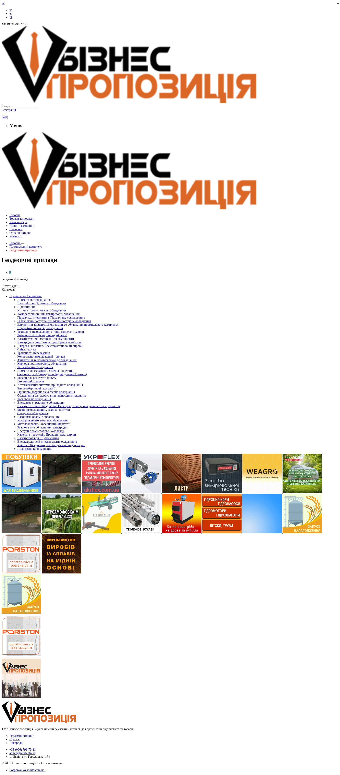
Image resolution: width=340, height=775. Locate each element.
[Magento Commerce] (170, 208)
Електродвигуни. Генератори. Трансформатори (49, 342)
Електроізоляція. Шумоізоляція (38, 438)
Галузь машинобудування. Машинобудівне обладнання (54, 321)
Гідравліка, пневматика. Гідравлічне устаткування (51, 317)
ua (10, 10)
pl (10, 17)
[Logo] (51, 722)
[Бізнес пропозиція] (170, 102)
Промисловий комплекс (25, 296)
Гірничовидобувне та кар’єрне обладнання (46, 392)
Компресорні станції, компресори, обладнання (48, 314)
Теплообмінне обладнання (35, 367)
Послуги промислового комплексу (40, 431)
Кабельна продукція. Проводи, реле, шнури (46, 434)
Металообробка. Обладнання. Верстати (43, 424)
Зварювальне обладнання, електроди (42, 427)
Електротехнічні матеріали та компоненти (45, 338)
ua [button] (3, 3)
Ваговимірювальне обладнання (38, 416)
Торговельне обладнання (34, 399)
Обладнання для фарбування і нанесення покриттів (51, 395)
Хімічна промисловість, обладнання (41, 310)
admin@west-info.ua (22, 753)
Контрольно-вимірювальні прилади (41, 356)
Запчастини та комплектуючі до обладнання (47, 360)
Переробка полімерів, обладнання (40, 328)
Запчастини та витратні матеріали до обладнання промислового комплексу (67, 324)
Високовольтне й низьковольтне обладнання (47, 441)
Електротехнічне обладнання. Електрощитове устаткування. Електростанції (68, 406)
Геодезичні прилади (30, 381)
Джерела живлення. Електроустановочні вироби (49, 346)
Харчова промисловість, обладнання (42, 363)
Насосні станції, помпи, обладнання (41, 303)
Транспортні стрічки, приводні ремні (42, 335)
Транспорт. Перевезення (33, 353)
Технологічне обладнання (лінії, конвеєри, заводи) (51, 331)
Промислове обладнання (34, 299)
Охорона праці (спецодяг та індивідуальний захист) (52, 374)
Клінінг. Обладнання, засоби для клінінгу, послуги (51, 445)
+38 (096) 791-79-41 (22, 749)
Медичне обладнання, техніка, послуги (43, 409)
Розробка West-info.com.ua (26, 770)
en (10, 13)
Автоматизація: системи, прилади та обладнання (50, 385)
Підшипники (26, 307)
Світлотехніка (26, 349)
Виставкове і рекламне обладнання (40, 402)
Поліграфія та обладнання (34, 448)
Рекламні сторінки (21, 735)
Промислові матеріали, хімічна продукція (45, 370)
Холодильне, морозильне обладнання (42, 420)
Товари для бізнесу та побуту (36, 377)
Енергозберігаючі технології (36, 388)
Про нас (14, 739)
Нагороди (16, 742)
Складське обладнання (32, 413)
